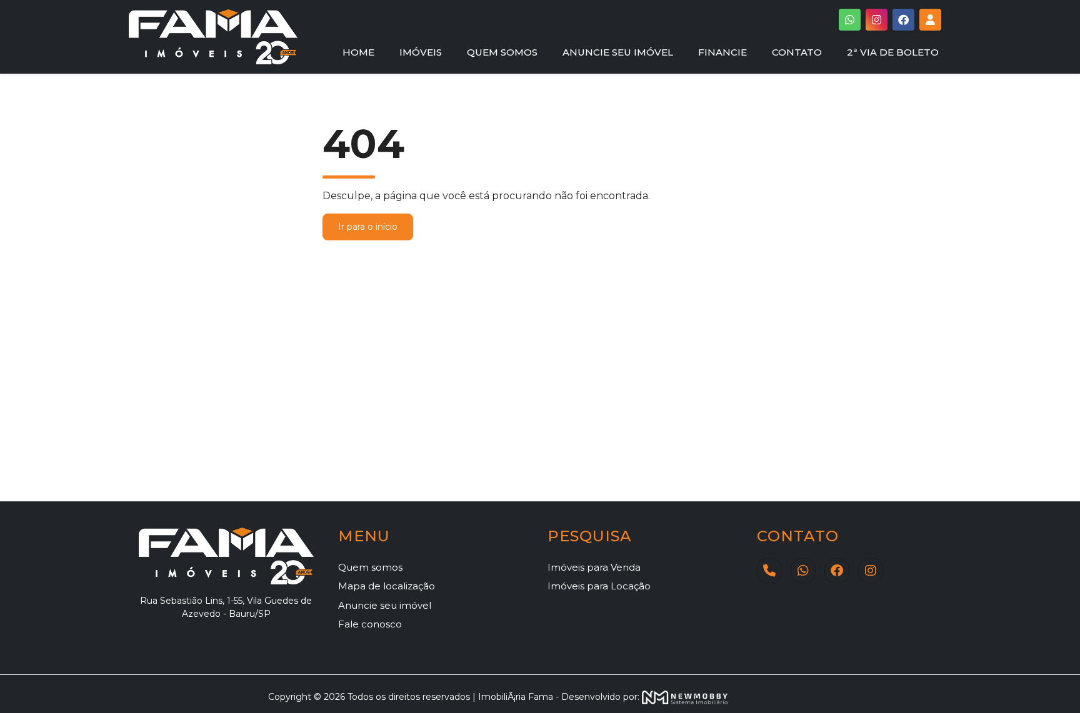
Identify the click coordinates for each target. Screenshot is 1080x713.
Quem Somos (502, 52)
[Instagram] (876, 19)
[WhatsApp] (849, 19)
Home (358, 52)
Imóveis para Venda (594, 567)
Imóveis (420, 52)
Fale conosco (370, 624)
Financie (722, 52)
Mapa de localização (386, 586)
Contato (797, 52)
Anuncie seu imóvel (617, 52)
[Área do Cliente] (930, 19)
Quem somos (370, 567)
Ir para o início (368, 226)
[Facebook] (903, 19)
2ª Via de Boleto (893, 52)
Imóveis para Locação (599, 586)
